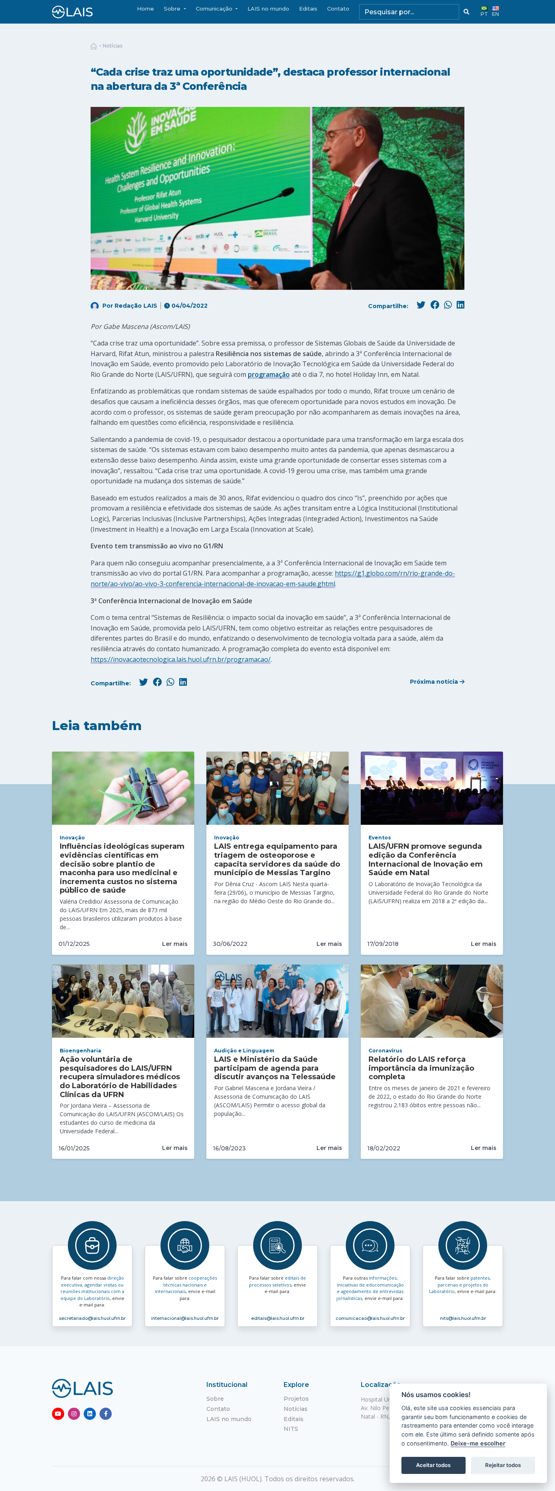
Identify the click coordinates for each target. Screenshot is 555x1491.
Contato (338, 8)
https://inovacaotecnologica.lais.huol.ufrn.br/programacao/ (181, 659)
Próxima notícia (435, 681)
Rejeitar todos (503, 1465)
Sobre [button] (173, 8)
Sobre (215, 1398)
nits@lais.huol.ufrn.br (463, 1318)
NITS (291, 1428)
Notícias (112, 46)
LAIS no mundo (268, 8)
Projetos (296, 1398)
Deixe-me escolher (478, 1443)
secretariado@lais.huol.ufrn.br (92, 1318)
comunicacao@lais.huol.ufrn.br (370, 1318)
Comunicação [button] (215, 8)
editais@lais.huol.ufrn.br (277, 1318)
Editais (308, 8)
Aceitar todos (433, 1465)
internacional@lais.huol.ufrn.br (185, 1318)
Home (145, 8)
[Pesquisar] (466, 12)
